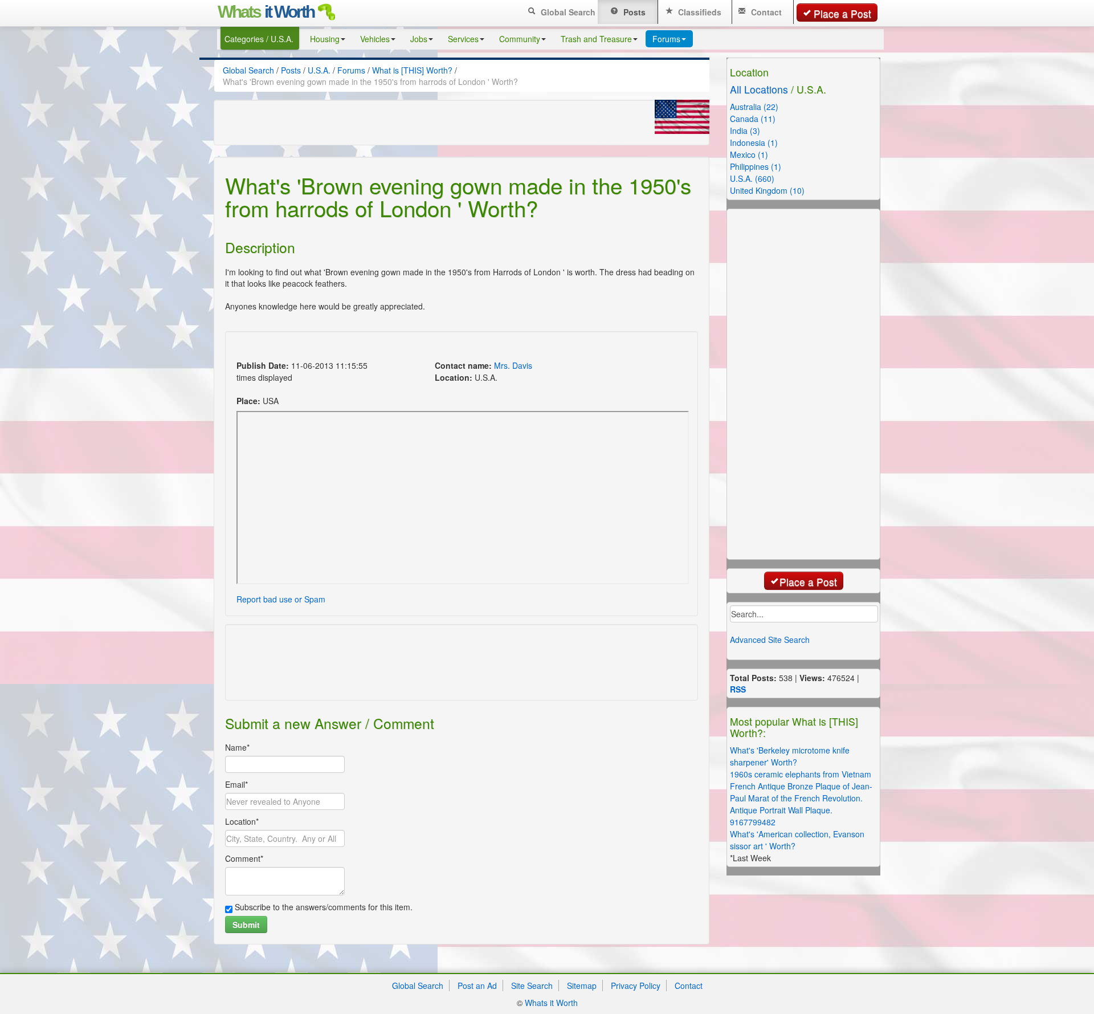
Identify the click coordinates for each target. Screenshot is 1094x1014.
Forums (666, 38)
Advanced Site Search (770, 639)
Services (463, 38)
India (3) (745, 130)
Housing (325, 38)
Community (519, 38)
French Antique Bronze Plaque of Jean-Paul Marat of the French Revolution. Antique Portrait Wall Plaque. (801, 798)
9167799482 (752, 822)
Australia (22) (754, 106)
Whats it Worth (551, 1002)
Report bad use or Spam (280, 599)
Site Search (532, 985)
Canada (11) (752, 118)
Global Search (566, 12)
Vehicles (375, 38)
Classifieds (698, 12)
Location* (242, 821)
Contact (765, 12)
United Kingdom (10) (767, 190)
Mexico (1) (749, 154)
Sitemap (582, 985)
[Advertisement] (441, 347)
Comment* (244, 858)
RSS (738, 689)
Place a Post (842, 13)
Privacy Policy (635, 985)
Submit (246, 924)
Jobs (418, 38)
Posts (633, 12)
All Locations (759, 89)
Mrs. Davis (513, 365)
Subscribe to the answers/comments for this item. (322, 907)
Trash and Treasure (596, 38)
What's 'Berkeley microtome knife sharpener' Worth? (790, 756)
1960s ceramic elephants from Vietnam (800, 774)
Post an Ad (477, 985)
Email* (236, 784)
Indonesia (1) (754, 142)
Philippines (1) (755, 166)
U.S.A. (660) (752, 178)
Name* (237, 747)
